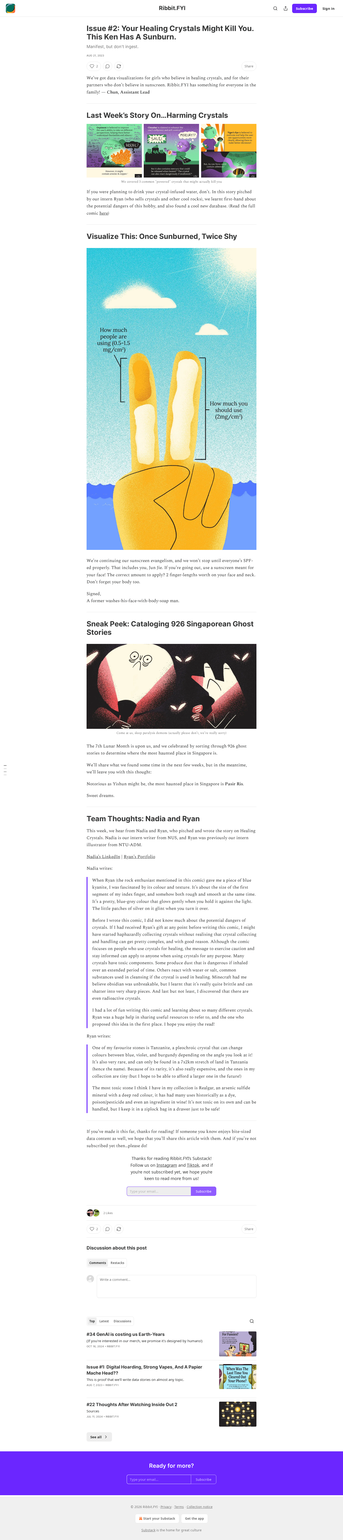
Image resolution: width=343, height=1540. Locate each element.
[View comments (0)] (107, 66)
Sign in (328, 8)
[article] (171, 1344)
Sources (93, 1411)
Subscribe (304, 8)
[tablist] (107, 1263)
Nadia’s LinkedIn (103, 856)
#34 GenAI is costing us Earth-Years (126, 1334)
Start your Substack (159, 1518)
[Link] (80, 115)
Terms (179, 1507)
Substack (148, 1530)
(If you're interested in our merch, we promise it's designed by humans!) (145, 1340)
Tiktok (193, 1165)
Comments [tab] (97, 1263)
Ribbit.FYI (113, 1346)
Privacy (166, 1507)
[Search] (275, 8)
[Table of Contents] (5, 770)
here (103, 213)
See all (96, 1437)
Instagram (167, 1165)
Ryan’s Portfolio (139, 856)
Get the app (194, 1518)
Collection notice (200, 1507)
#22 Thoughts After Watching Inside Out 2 (132, 1404)
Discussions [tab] (122, 1321)
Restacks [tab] (117, 1263)
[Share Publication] (285, 8)
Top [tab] (92, 1321)
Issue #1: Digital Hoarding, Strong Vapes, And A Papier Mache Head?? (144, 1370)
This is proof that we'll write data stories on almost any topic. (135, 1379)
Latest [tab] (104, 1321)
